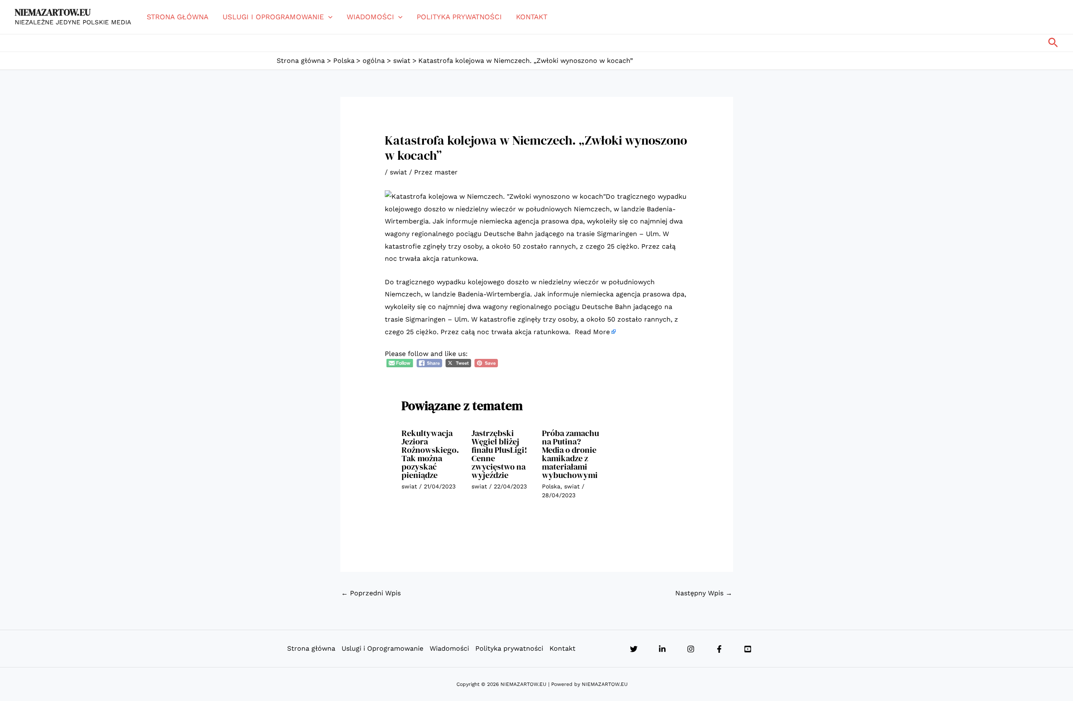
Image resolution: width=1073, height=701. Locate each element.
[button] (328, 16)
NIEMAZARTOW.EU (53, 12)
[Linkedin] (662, 649)
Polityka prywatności (459, 17)
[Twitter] (634, 649)
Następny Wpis (703, 593)
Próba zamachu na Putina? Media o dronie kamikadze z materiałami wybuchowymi (570, 454)
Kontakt (531, 17)
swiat (398, 172)
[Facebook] (719, 649)
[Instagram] (691, 649)
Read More (592, 332)
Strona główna (177, 17)
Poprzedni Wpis (371, 593)
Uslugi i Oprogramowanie (273, 17)
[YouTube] (748, 649)
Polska (551, 486)
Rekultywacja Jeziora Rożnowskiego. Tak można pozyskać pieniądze (430, 454)
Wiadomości (370, 17)
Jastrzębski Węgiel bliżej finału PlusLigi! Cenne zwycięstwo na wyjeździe (499, 454)
